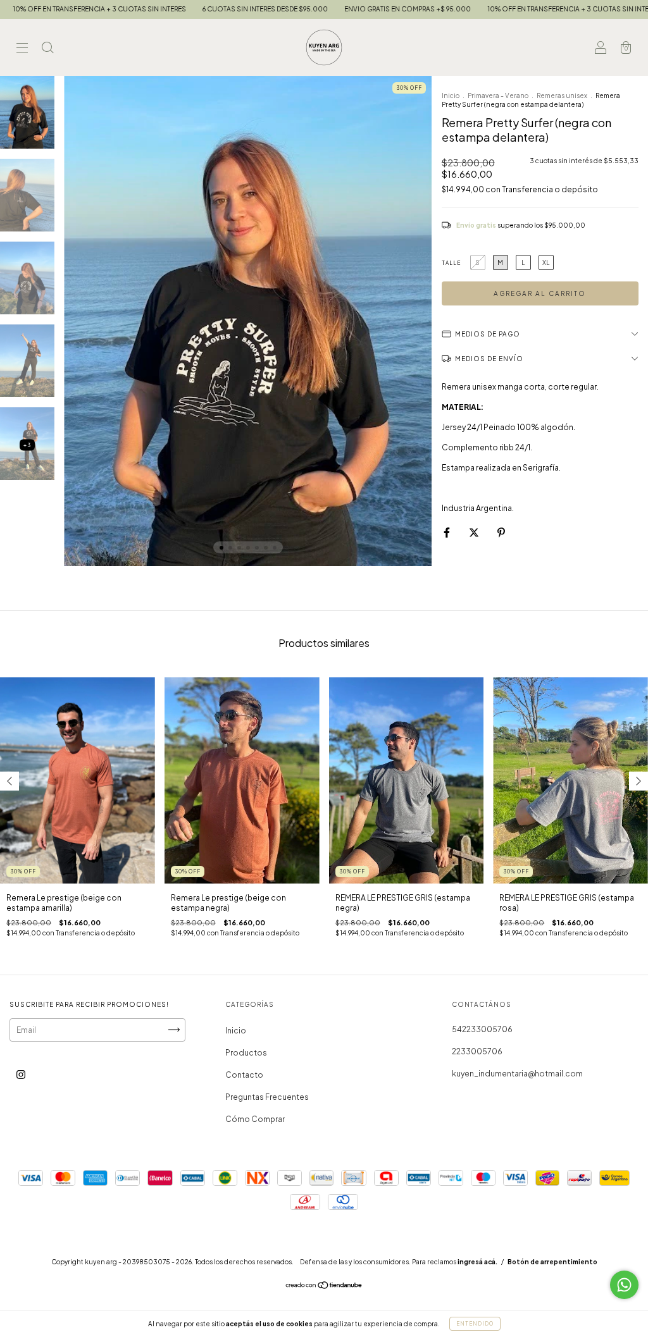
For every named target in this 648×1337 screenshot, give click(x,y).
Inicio (450, 95)
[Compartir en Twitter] (474, 532)
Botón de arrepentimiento (552, 1262)
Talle (451, 263)
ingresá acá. (477, 1262)
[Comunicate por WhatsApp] (624, 1285)
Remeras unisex (562, 95)
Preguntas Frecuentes (267, 1097)
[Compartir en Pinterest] (501, 532)
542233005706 (482, 1029)
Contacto (244, 1075)
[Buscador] (47, 49)
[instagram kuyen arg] (20, 1074)
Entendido (475, 1324)
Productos (246, 1052)
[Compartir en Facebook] (447, 532)
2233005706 (477, 1051)
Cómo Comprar (255, 1119)
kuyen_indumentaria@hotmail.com (517, 1073)
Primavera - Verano (498, 95)
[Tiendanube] (324, 1286)
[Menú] (22, 49)
